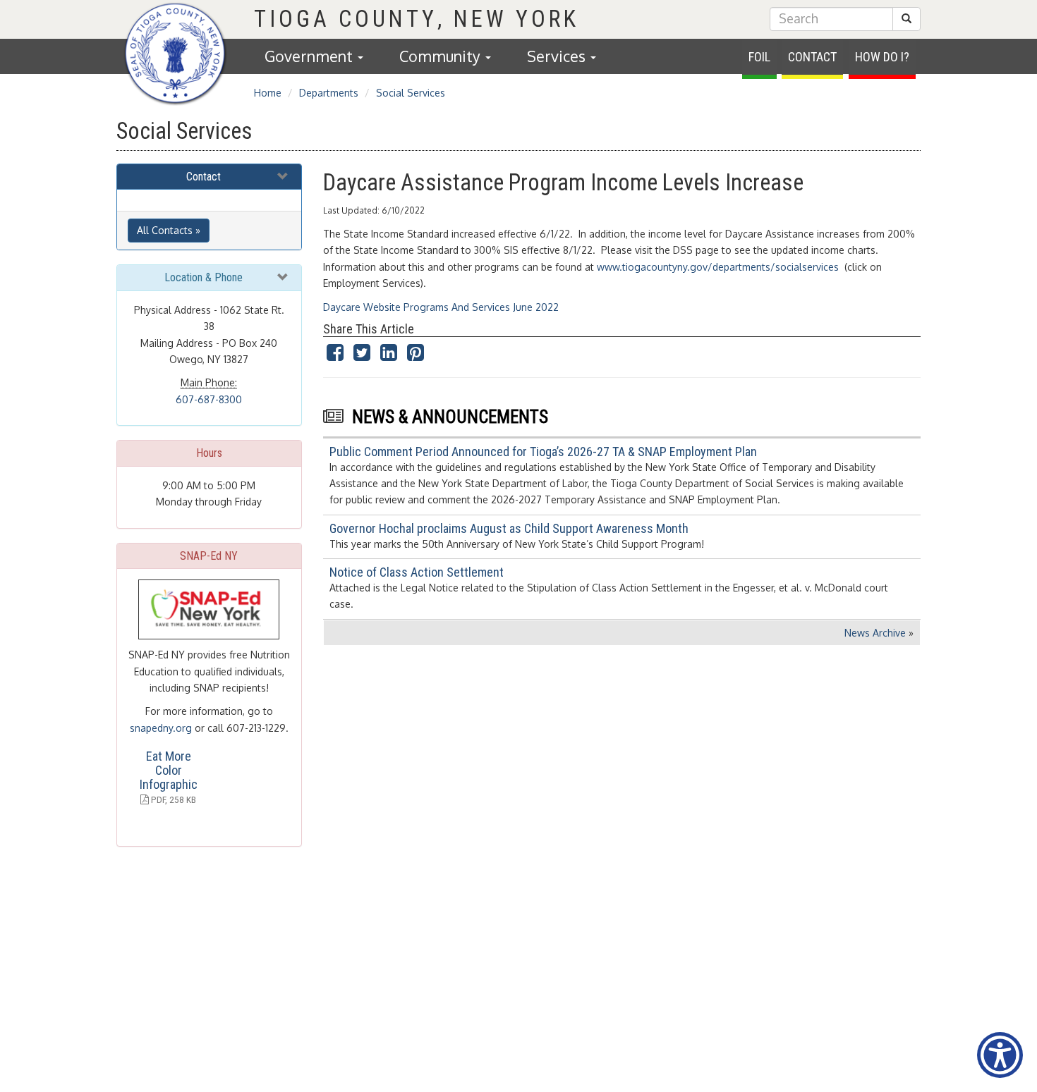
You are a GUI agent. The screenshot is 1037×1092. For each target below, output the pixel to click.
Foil (759, 56)
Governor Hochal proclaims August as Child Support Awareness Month (509, 528)
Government (310, 56)
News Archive (875, 633)
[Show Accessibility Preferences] (1000, 1055)
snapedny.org (161, 728)
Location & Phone (203, 277)
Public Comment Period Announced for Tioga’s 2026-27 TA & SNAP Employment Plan (543, 451)
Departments (328, 93)
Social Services (410, 93)
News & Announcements (450, 417)
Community (441, 56)
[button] (906, 19)
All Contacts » (168, 230)
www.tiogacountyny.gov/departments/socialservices (718, 267)
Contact (812, 56)
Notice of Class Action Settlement (416, 572)
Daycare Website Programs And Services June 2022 (441, 307)
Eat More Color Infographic (169, 770)
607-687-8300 (209, 399)
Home (267, 93)
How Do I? (882, 56)
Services (558, 56)
